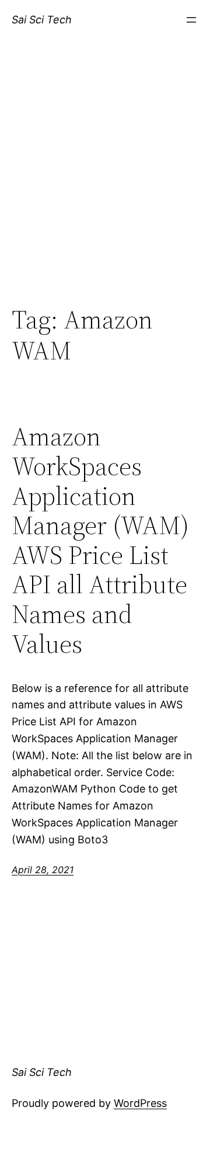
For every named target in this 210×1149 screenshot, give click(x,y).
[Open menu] (191, 20)
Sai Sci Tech (42, 19)
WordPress (140, 1103)
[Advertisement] (105, 185)
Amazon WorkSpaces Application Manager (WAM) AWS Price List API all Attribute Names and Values (100, 540)
